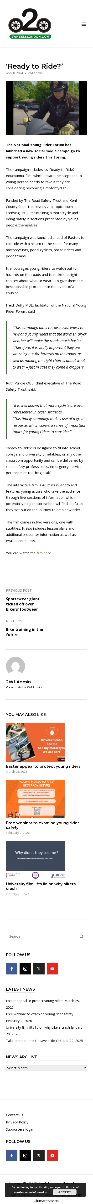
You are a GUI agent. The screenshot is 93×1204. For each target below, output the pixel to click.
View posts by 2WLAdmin (24, 687)
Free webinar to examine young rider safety (39, 1014)
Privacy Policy (17, 1122)
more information (36, 1192)
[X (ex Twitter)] (39, 968)
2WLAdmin (35, 73)
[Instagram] (25, 968)
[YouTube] (52, 968)
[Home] (30, 23)
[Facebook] (11, 968)
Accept (64, 1192)
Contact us (14, 1115)
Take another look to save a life (30, 1040)
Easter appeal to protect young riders (34, 1000)
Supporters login (19, 1129)
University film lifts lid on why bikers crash (38, 1027)
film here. (44, 553)
